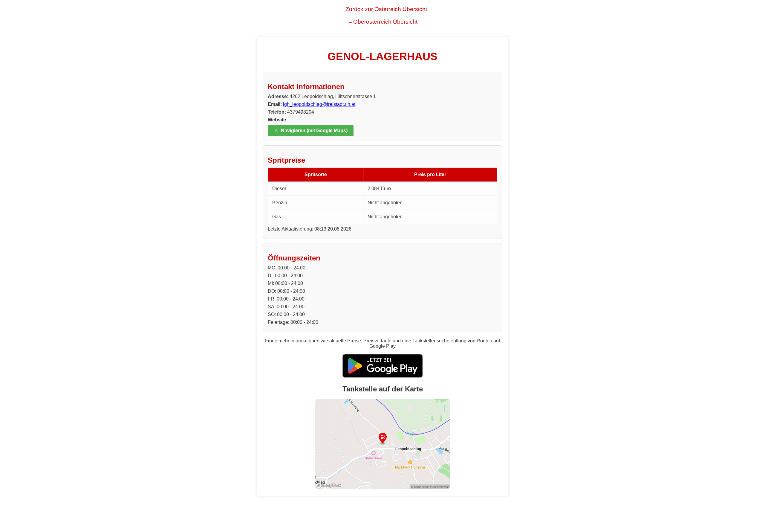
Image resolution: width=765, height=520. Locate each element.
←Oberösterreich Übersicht (382, 22)
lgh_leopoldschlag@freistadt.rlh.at (319, 104)
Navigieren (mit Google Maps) (314, 130)
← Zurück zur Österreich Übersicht (382, 9)
